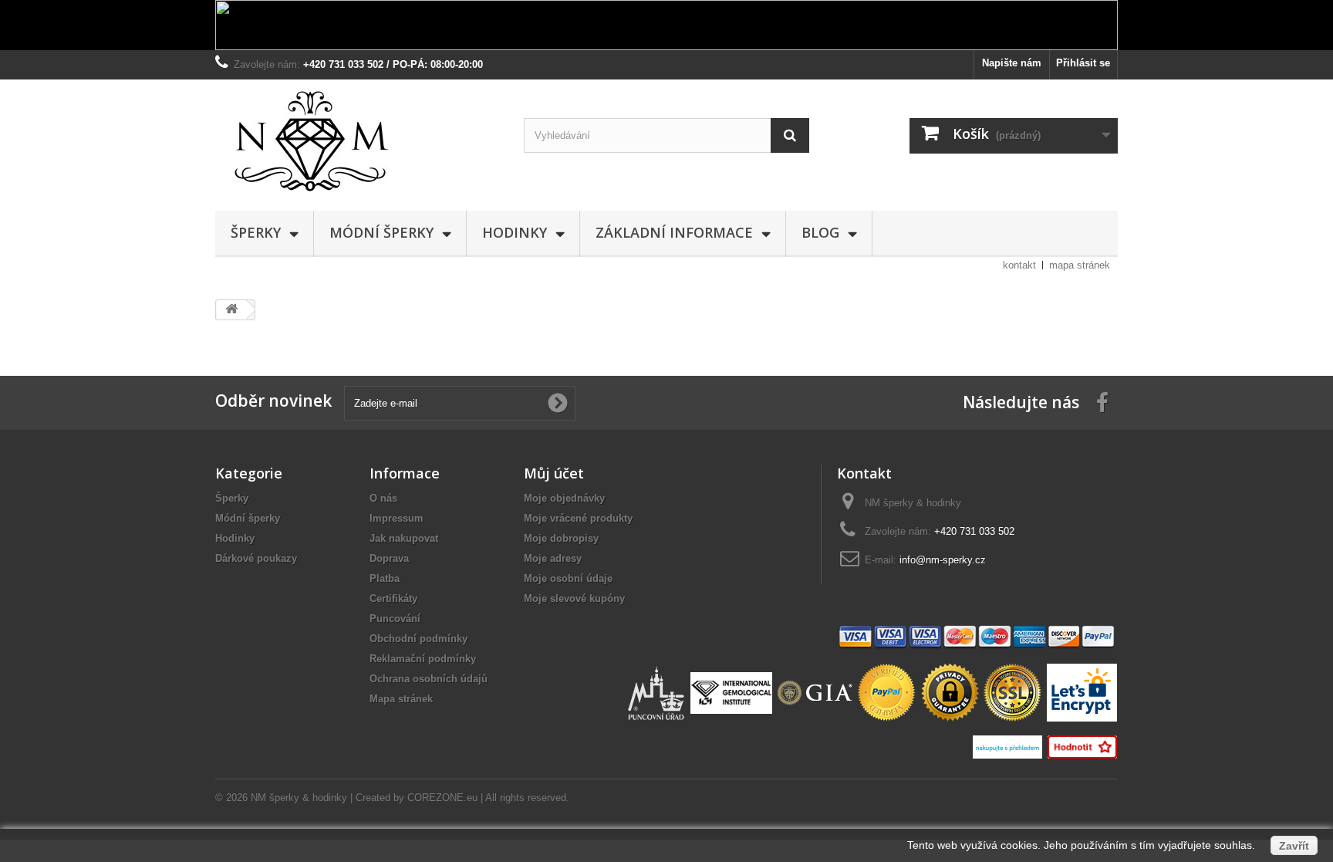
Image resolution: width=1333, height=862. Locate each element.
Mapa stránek (401, 699)
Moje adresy (553, 558)
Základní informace (674, 232)
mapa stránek (1079, 265)
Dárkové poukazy (256, 558)
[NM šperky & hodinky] (358, 141)
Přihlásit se (1083, 63)
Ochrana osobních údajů (429, 679)
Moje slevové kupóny (574, 598)
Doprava (389, 558)
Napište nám (1011, 63)
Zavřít (1294, 846)
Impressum (397, 518)
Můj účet (554, 473)
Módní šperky (381, 232)
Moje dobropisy (561, 538)
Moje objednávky (564, 498)
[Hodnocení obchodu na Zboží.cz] (1082, 746)
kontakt (1019, 265)
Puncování (395, 618)
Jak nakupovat (404, 538)
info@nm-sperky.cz (942, 560)
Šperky (256, 232)
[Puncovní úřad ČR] (658, 692)
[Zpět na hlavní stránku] (231, 309)
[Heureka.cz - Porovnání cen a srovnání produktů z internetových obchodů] (1009, 746)
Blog (820, 232)
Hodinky (514, 232)
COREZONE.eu (442, 797)
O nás (383, 498)
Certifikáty (393, 598)
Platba (385, 578)
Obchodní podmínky (418, 638)
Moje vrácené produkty (578, 518)
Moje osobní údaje (568, 578)
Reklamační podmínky (423, 658)
